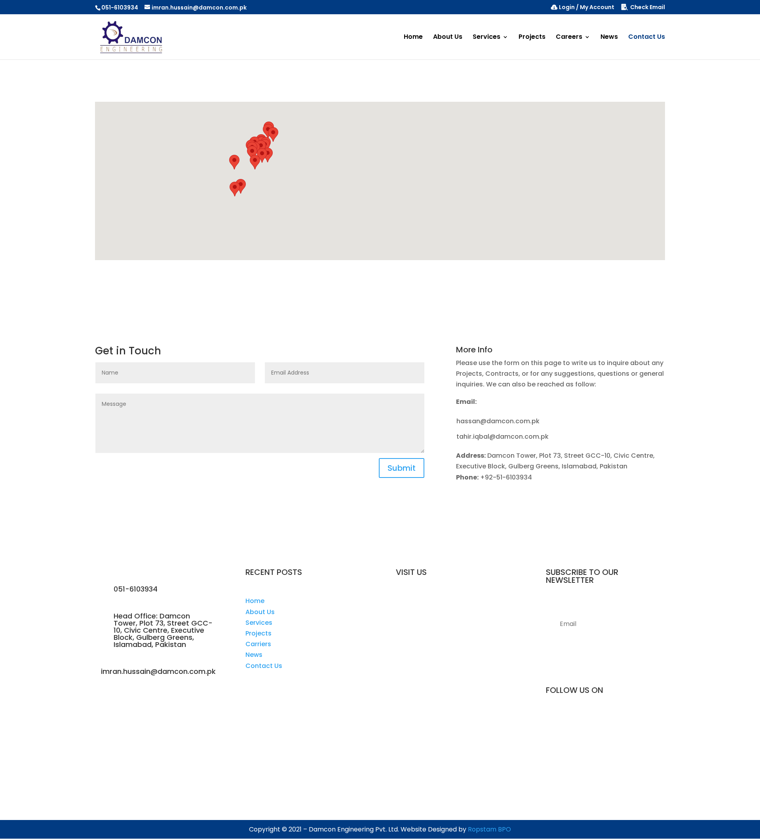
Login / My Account (586, 7)
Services (486, 37)
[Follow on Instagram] (605, 720)
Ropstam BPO (489, 829)
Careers (569, 37)
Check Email (647, 7)
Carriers (258, 644)
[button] (235, 189)
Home (413, 37)
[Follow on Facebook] (589, 720)
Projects (532, 37)
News (609, 37)
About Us (447, 37)
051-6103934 (119, 7)
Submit (402, 468)
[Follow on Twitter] (621, 720)
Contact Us (646, 37)
